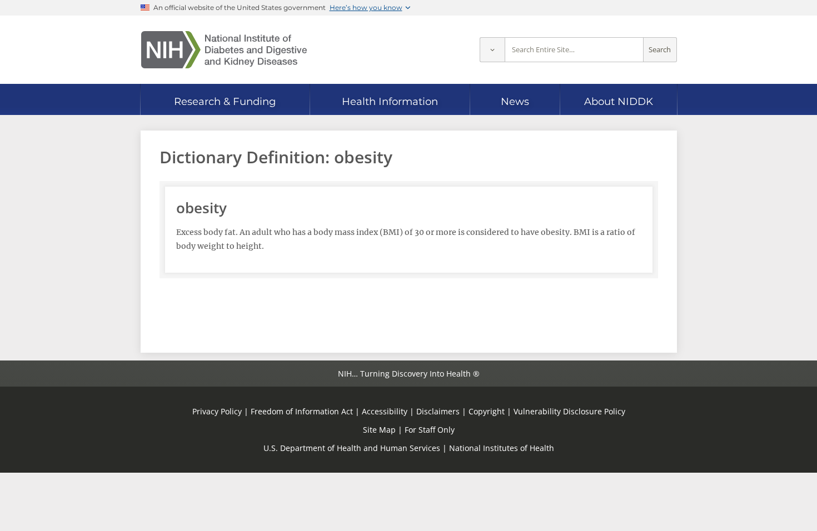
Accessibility (384, 411)
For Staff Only (430, 429)
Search (660, 49)
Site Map (379, 429)
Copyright (487, 411)
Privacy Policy (217, 411)
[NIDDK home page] (224, 49)
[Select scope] (492, 49)
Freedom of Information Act (302, 411)
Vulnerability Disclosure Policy (569, 411)
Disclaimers (438, 411)
